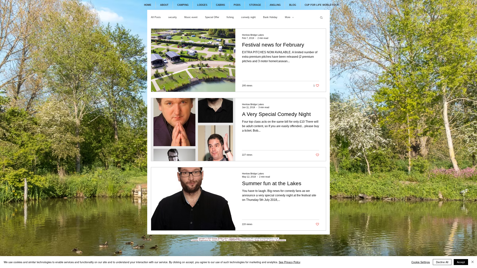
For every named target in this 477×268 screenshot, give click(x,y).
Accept (461, 262)
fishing (230, 17)
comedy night (248, 17)
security (172, 17)
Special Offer (212, 17)
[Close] (472, 262)
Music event (191, 17)
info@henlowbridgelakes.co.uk (266, 238)
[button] (321, 18)
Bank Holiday (270, 17)
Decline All (442, 262)
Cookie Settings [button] (420, 262)
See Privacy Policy (289, 262)
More (287, 17)
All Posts (156, 17)
